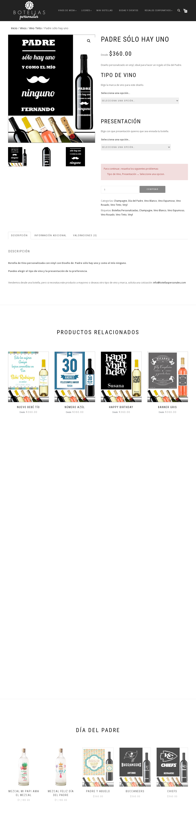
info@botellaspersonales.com (169, 282)
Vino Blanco (150, 200)
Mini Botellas (104, 10)
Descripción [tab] (19, 235)
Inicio (14, 28)
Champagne (120, 200)
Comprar (152, 189)
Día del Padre (135, 200)
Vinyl (124, 204)
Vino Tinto (35, 28)
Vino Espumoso (166, 200)
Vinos (23, 28)
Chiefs (172, 791)
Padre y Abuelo (98, 791)
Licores (85, 10)
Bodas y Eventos (128, 10)
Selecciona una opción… (115, 93)
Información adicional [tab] (50, 235)
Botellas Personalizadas (125, 210)
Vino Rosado (108, 214)
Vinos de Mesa (66, 10)
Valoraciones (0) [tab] (85, 235)
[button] (88, 40)
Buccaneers (135, 791)
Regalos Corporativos (158, 10)
